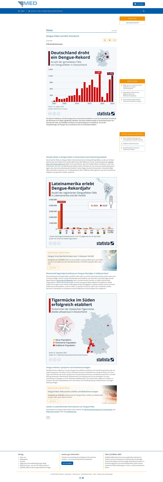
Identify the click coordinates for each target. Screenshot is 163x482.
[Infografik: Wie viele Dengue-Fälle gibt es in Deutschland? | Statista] (81, 82)
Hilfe (94, 474)
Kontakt (22, 461)
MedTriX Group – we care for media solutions (34, 465)
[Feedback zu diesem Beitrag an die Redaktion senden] (115, 40)
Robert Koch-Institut (52, 412)
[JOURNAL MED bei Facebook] (80, 478)
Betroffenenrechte (86, 474)
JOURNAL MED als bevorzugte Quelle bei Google (35, 467)
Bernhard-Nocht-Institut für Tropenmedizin (98, 410)
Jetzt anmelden (67, 463)
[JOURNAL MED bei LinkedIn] (83, 478)
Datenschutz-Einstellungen (105, 474)
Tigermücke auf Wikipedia (64, 280)
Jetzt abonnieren (131, 23)
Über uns (23, 457)
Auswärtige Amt (71, 412)
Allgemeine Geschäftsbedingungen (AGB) (33, 463)
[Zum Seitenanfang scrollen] (160, 479)
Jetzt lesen (53, 268)
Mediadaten (24, 459)
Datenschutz (76, 474)
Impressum (68, 474)
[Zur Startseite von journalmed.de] (27, 4)
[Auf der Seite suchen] (143, 11)
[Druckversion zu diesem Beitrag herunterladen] (105, 40)
